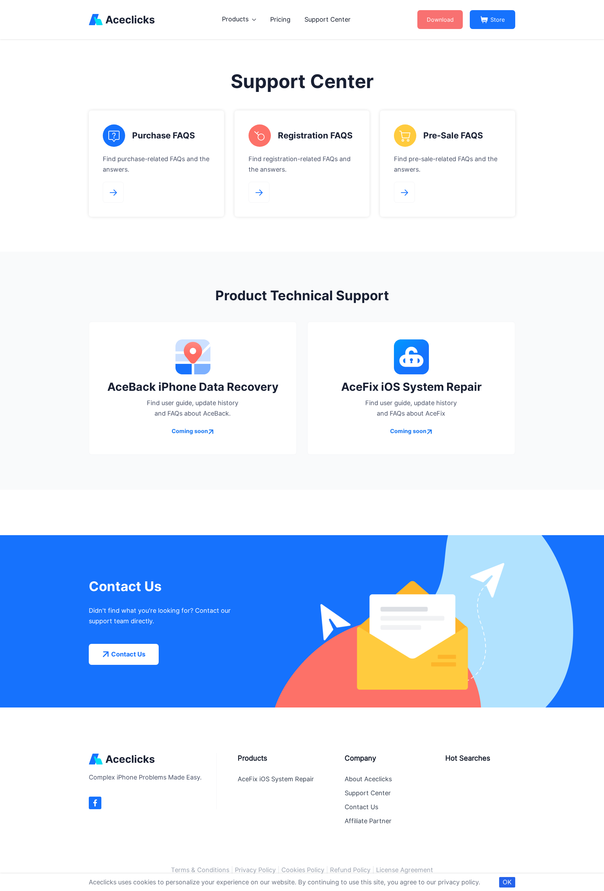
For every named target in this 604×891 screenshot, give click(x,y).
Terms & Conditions (200, 870)
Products (236, 19)
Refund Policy (350, 870)
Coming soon (190, 430)
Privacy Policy (255, 870)
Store (497, 19)
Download (440, 19)
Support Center (327, 19)
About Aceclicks (368, 779)
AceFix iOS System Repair (276, 779)
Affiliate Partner (368, 821)
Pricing (280, 19)
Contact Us (361, 807)
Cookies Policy (302, 870)
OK (507, 882)
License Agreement (404, 870)
